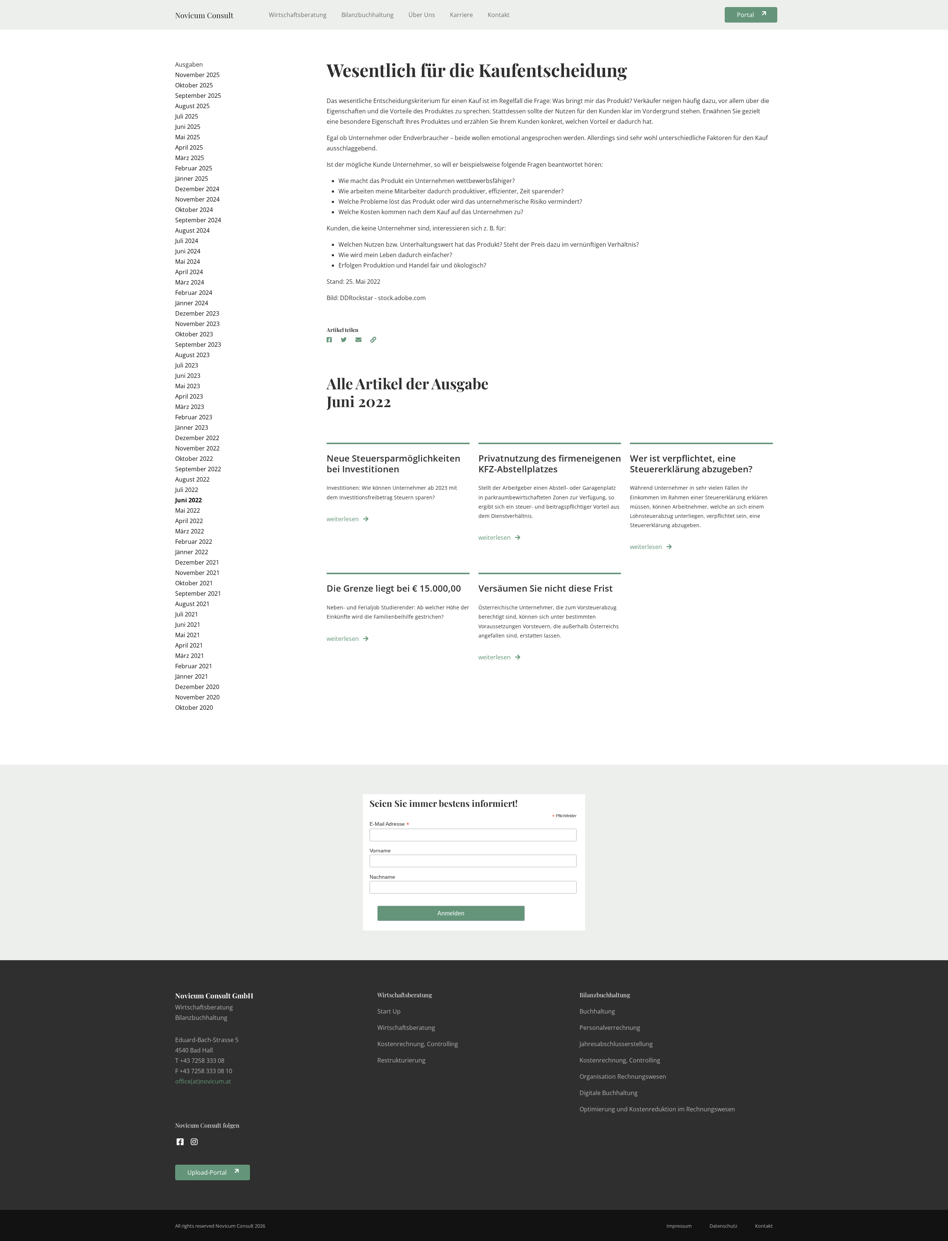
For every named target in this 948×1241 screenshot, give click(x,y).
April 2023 (189, 396)
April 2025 (189, 147)
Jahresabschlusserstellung (616, 1044)
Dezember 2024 (197, 189)
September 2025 (198, 96)
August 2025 (192, 106)
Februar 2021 (193, 666)
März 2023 (189, 407)
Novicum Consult (204, 15)
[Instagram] (195, 1142)
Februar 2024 (193, 293)
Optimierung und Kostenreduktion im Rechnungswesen (657, 1109)
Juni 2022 (188, 500)
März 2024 (189, 282)
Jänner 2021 (191, 676)
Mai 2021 (187, 635)
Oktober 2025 (194, 85)
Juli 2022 (186, 490)
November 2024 (197, 199)
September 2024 (198, 220)
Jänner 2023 (191, 427)
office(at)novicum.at (203, 1081)
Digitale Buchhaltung (609, 1093)
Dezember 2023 (197, 313)
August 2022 (192, 479)
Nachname (382, 877)
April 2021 (189, 645)
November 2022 (197, 448)
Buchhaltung (597, 1011)
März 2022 (189, 531)
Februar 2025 (193, 168)
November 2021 (197, 573)
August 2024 (192, 230)
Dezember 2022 (197, 438)
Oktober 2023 (194, 334)
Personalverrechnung (610, 1028)
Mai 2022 (187, 510)
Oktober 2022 (194, 459)
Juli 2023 (186, 365)
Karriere (461, 15)
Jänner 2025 (191, 178)
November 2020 (197, 697)
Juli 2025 (186, 116)
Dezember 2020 (197, 687)
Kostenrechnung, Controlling (417, 1044)
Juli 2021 (186, 614)
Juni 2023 (187, 376)
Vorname (380, 851)
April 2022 (189, 521)
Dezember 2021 (197, 562)
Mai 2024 (187, 261)
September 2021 (198, 593)
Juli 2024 (186, 241)
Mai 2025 (187, 137)
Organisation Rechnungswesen (623, 1076)
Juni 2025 (187, 127)
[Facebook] (180, 1142)
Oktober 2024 (194, 210)
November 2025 (197, 75)
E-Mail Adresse (389, 824)
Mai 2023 (187, 386)
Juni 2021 (187, 624)
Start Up (389, 1011)
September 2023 (198, 344)
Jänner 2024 (191, 303)
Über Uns (421, 15)
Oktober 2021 (194, 583)
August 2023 (192, 355)
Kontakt (499, 15)
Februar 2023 (193, 417)
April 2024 (189, 272)
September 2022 (198, 469)
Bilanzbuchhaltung (367, 15)
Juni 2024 (187, 251)
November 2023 (197, 324)
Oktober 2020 (194, 707)
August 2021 (192, 604)
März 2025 (189, 158)
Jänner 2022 (191, 552)
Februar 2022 (193, 542)
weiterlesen (343, 519)
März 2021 (189, 656)
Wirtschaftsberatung (298, 15)
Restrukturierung (401, 1060)
